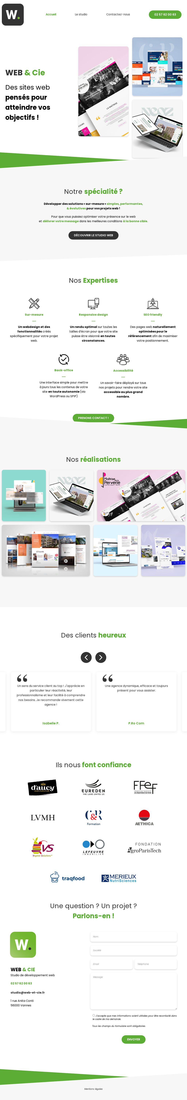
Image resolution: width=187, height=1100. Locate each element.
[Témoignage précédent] (86, 657)
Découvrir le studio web (93, 235)
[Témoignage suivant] (100, 657)
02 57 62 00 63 (21, 983)
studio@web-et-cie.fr (28, 993)
